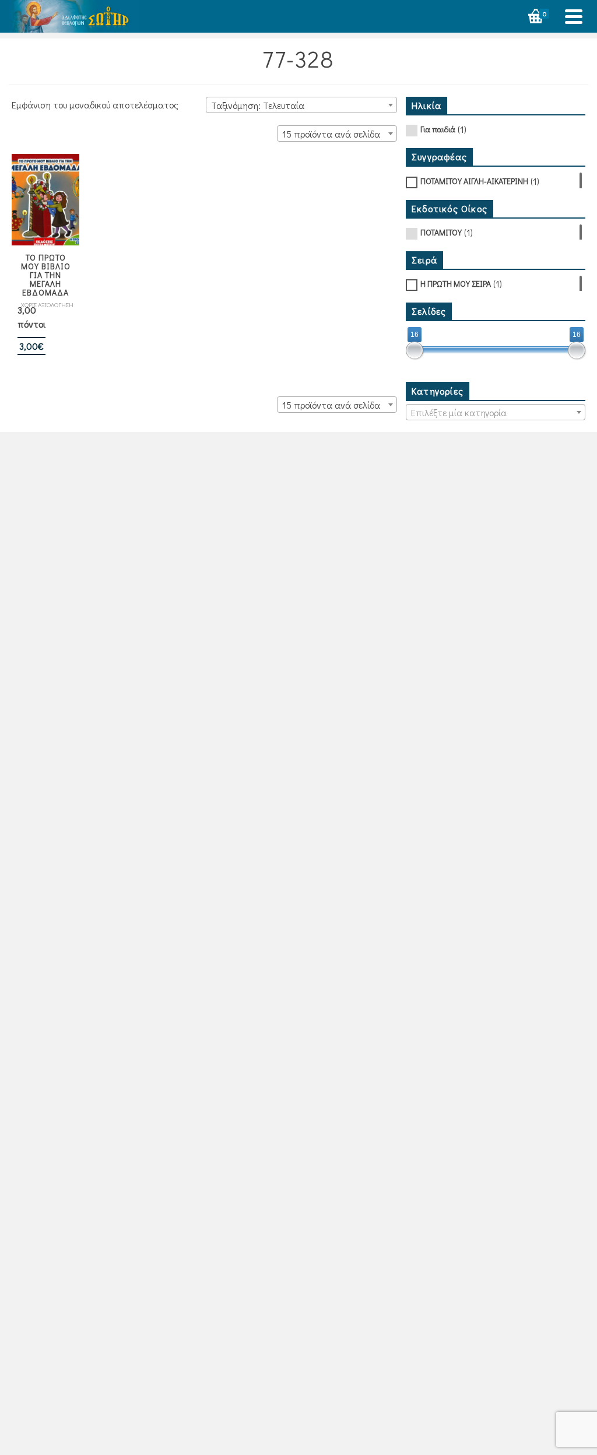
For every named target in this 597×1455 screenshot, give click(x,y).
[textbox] (495, 413)
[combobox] (301, 105)
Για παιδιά (437, 129)
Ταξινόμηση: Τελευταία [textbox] (257, 105)
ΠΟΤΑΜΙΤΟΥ (441, 232)
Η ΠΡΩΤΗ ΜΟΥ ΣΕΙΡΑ (455, 283)
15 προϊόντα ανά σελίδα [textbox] (331, 134)
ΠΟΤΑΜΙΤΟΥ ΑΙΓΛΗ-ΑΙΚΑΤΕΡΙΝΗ (474, 181)
